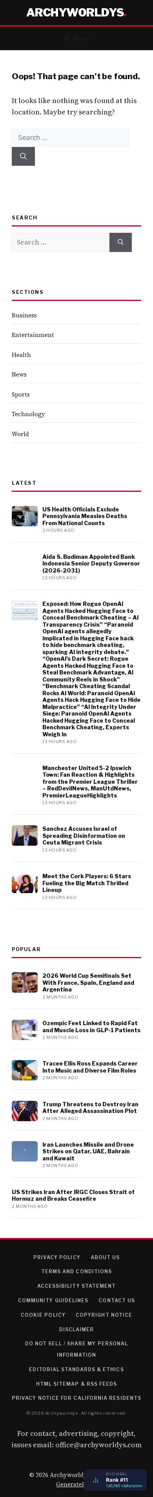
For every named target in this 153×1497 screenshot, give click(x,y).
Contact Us (116, 1300)
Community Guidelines (53, 1300)
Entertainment (33, 335)
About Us (105, 1257)
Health (21, 355)
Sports (21, 394)
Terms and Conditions (76, 1271)
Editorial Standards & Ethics (76, 1369)
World (20, 434)
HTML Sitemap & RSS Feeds (76, 1384)
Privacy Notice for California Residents (76, 1398)
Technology (28, 414)
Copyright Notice (104, 1315)
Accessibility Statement (76, 1286)
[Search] (23, 156)
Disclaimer (76, 1329)
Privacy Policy (56, 1257)
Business (24, 315)
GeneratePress (76, 1484)
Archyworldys (75, 12)
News (19, 374)
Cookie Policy (43, 1315)
